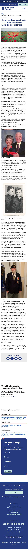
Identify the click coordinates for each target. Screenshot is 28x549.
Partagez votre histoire (8, 397)
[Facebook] (8, 358)
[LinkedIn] (16, 358)
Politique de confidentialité (13, 527)
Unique (7, 457)
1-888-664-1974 (6, 1)
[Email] (20, 358)
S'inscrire (14, 492)
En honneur (8, 461)
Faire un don (22, 4)
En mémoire (8, 466)
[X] (12, 358)
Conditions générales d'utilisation (14, 530)
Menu (23, 8)
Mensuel (7, 452)
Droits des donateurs (13, 532)
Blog (2, 13)
